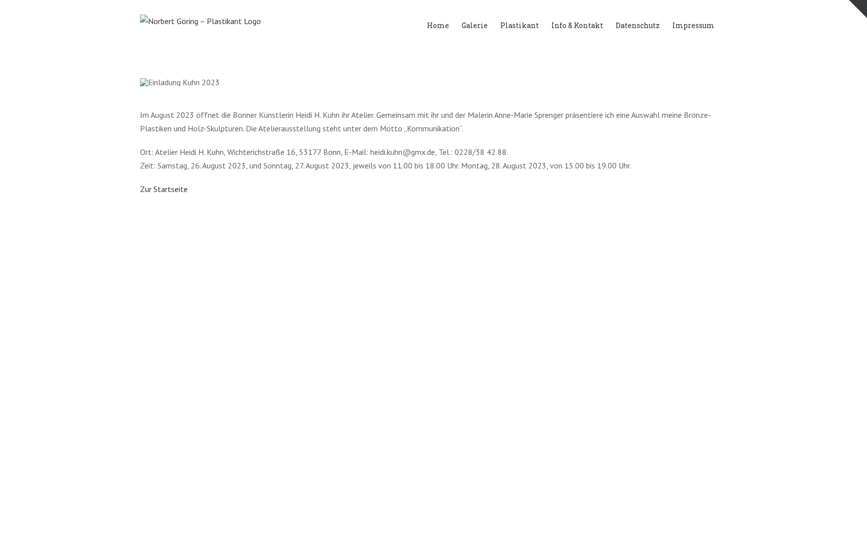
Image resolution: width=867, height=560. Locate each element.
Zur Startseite (164, 189)
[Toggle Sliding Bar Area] (858, 9)
